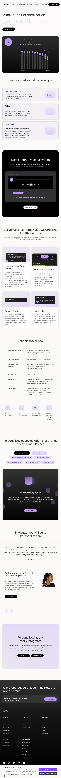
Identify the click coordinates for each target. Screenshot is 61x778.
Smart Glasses (26, 727)
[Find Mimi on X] (14, 763)
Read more (29, 774)
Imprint (24, 748)
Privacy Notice (26, 742)
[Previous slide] (6, 611)
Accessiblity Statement (28, 752)
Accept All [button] (48, 769)
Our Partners (5, 742)
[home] (6, 4)
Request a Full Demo (30, 207)
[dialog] (30, 771)
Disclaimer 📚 (31, 211)
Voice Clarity (5, 727)
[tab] (18, 193)
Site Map (24, 755)
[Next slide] (12, 611)
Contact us (45, 733)
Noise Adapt (5, 733)
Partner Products (6, 745)
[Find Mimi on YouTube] (24, 763)
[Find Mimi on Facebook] (3, 763)
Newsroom (45, 724)
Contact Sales (54, 4)
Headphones (25, 721)
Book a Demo (8, 29)
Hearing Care (25, 724)
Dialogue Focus (6, 730)
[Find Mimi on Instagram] (9, 763)
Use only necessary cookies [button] (48, 773)
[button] (15, 4)
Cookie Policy (25, 745)
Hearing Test (5, 721)
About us (44, 721)
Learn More (30, 510)
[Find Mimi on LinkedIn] (19, 763)
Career (44, 730)
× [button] (59, 766)
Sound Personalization (8, 724)
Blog (43, 727)
